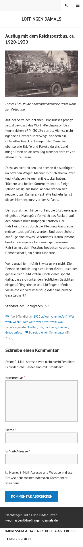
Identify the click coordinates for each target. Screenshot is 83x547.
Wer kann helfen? (56, 316)
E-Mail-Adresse (17, 451)
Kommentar (15, 377)
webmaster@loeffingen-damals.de (31, 520)
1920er (38, 316)
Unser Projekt (19, 539)
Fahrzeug (51, 327)
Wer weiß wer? (33, 322)
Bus (41, 327)
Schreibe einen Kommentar (46, 332)
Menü (77, 5)
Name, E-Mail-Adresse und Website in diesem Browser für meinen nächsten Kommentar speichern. (40, 477)
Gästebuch (65, 531)
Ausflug (32, 327)
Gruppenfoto (13, 332)
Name (10, 430)
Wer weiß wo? (54, 322)
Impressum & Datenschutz (28, 531)
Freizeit (63, 327)
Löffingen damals (41, 19)
